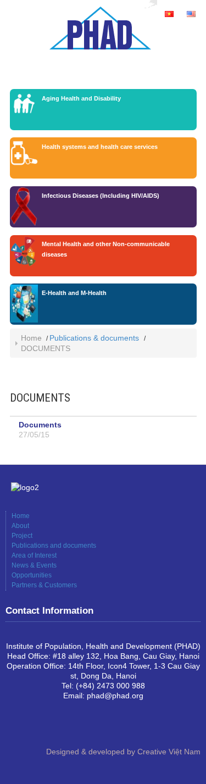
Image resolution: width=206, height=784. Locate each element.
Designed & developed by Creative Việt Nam (123, 751)
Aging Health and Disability (81, 98)
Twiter (49, 725)
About (20, 526)
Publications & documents (94, 337)
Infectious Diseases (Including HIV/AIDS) (100, 195)
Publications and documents (54, 545)
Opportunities (32, 575)
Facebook (14, 725)
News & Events (34, 565)
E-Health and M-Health (74, 293)
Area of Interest (34, 555)
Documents (40, 424)
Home (31, 337)
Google (32, 725)
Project (22, 536)
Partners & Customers (44, 585)
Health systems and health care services (100, 146)
